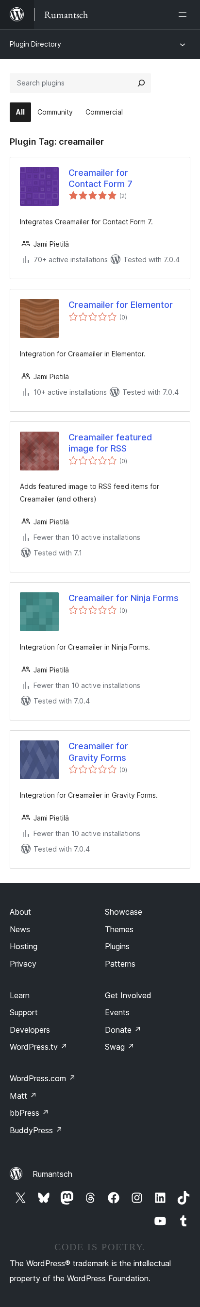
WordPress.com (43, 1078)
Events (117, 1012)
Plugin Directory (35, 44)
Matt (23, 1096)
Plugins (117, 946)
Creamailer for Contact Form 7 (100, 178)
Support (24, 1012)
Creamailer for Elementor (120, 305)
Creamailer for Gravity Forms (98, 751)
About (20, 912)
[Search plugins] (141, 83)
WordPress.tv (38, 1047)
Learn (20, 995)
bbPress (29, 1113)
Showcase (123, 912)
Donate (123, 1030)
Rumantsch (52, 1174)
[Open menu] (184, 14)
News (20, 929)
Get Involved (128, 995)
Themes (119, 929)
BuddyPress (36, 1130)
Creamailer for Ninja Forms (123, 598)
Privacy (23, 964)
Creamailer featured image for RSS (110, 442)
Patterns (120, 964)
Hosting (23, 946)
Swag (119, 1047)
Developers (30, 1030)
